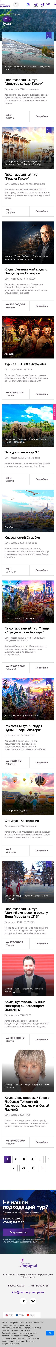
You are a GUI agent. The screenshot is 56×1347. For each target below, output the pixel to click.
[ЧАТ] (41, 4)
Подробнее (42, 116)
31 (33, 1168)
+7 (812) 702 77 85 (13, 1222)
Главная (6, 14)
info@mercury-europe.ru (28, 1292)
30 (23, 1168)
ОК (50, 1333)
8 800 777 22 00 (12, 1218)
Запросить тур (18, 1232)
